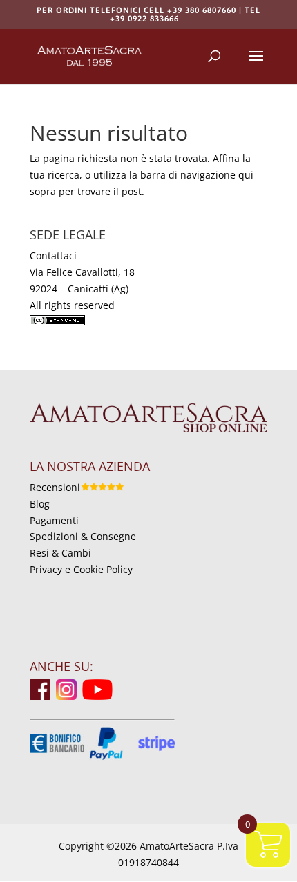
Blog (40, 503)
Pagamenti (54, 520)
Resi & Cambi (60, 552)
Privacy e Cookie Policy (81, 569)
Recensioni (55, 487)
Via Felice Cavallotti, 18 (82, 272)
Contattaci (53, 255)
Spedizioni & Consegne (83, 536)
